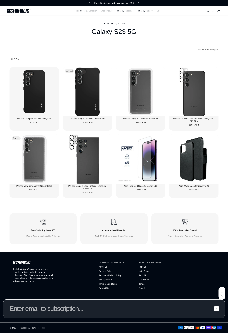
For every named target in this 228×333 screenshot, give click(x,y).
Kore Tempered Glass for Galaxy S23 (141, 186)
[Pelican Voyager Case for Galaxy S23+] (34, 159)
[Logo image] (18, 11)
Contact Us (104, 288)
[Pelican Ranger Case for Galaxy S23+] (87, 91)
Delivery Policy (106, 271)
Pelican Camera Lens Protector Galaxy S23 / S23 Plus (193, 120)
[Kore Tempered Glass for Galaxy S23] (140, 159)
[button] (208, 11)
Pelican (142, 267)
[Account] (213, 11)
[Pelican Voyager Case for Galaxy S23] (140, 91)
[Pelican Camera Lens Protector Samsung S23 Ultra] (87, 159)
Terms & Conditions (108, 284)
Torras (141, 284)
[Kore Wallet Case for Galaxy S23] (193, 159)
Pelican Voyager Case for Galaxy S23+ (34, 186)
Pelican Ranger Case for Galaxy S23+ (87, 119)
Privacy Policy (105, 279)
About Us (103, 267)
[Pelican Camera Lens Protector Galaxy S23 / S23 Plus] (193, 91)
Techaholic (22, 328)
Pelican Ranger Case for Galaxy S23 (34, 119)
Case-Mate (144, 279)
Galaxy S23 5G (118, 23)
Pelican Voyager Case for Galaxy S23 (140, 119)
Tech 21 (142, 275)
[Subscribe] (216, 308)
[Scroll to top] (222, 290)
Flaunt (142, 288)
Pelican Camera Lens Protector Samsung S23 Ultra (87, 187)
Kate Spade (144, 271)
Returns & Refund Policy (110, 275)
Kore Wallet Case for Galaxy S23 (194, 186)
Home (106, 23)
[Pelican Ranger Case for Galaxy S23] (34, 91)
